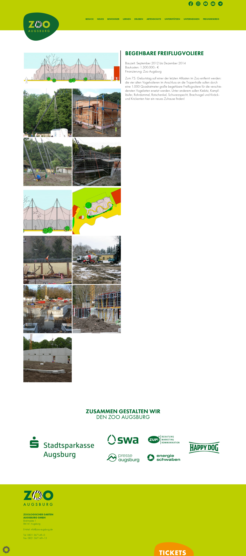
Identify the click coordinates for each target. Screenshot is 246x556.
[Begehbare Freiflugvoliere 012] (47, 260)
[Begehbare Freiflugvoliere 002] (96, 260)
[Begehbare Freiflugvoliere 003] (47, 309)
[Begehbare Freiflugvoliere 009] (96, 162)
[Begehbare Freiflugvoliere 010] (47, 211)
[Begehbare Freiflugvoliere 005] (47, 358)
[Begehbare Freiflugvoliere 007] (96, 113)
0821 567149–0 (36, 535)
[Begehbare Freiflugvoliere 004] (96, 309)
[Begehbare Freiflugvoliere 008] (47, 162)
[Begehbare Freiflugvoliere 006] (47, 113)
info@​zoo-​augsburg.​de (42, 529)
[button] (6, 549)
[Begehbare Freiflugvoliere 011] (96, 211)
